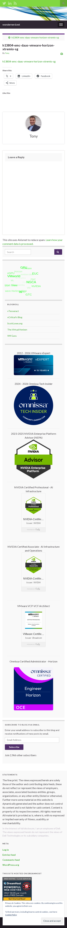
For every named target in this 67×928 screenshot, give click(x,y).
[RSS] (15, 2)
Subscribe (14, 747)
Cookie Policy (11, 915)
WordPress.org (10, 864)
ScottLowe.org (14, 323)
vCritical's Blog (14, 317)
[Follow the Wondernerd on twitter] (4, 2)
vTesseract (13, 311)
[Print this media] (61, 53)
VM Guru (12, 335)
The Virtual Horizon (17, 329)
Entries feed (9, 854)
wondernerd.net (11, 24)
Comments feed (11, 859)
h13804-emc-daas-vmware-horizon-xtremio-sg (35, 37)
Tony (7, 53)
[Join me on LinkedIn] (10, 2)
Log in (5, 849)
